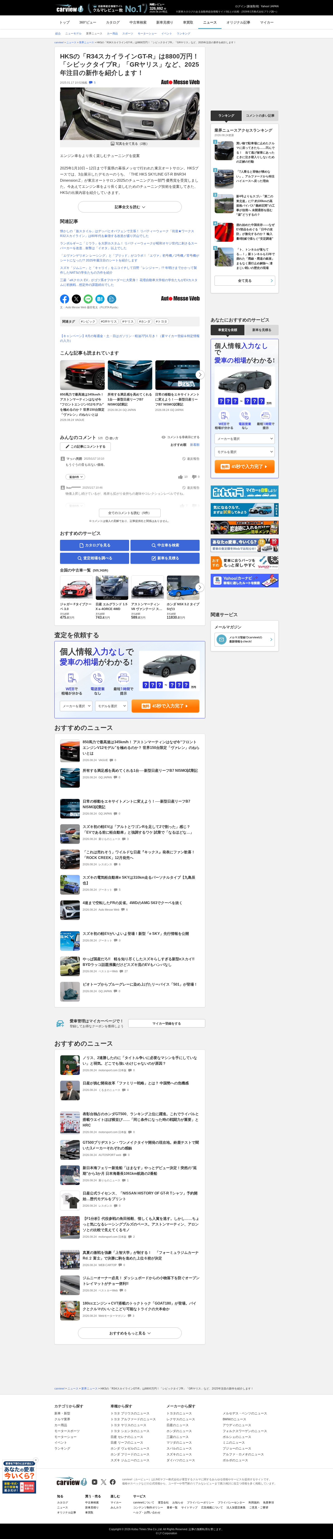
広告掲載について (212, 1507)
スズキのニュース (179, 1454)
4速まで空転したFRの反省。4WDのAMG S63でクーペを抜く (133, 903)
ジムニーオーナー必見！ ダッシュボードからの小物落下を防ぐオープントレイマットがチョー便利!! (141, 1281)
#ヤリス (128, 321)
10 (186, 476)
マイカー (267, 22)
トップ (64, 22)
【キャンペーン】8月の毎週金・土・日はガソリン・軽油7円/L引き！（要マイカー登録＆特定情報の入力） (130, 338)
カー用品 (60, 1425)
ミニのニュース (234, 1442)
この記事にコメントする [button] (88, 446)
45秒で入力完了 (168, 705)
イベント (60, 1442)
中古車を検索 (168, 545)
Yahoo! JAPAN (270, 6)
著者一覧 (172, 1507)
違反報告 (193, 459)
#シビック (88, 321)
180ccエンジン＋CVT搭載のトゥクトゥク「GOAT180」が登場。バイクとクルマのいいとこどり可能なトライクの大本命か (139, 1306)
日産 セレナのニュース (127, 1437)
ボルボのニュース (235, 1460)
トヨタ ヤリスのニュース (128, 1425)
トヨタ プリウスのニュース (130, 1413)
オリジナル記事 (238, 22)
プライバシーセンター (231, 1502)
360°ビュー (87, 22)
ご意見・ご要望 (258, 1507)
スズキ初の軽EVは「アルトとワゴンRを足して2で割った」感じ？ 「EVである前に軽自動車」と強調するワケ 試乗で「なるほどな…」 (138, 829)
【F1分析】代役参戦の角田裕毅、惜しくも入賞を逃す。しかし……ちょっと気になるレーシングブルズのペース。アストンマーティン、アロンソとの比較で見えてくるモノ (141, 1224)
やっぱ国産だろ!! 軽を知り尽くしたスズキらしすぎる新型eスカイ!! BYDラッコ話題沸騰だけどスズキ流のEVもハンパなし (140, 962)
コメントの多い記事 (260, 115)
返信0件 (74, 477)
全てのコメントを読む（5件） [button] (129, 513)
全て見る (245, 280)
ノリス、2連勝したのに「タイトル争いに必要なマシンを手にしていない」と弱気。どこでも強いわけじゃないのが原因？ (140, 1060)
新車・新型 (62, 1413)
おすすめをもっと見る (127, 1333)
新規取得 (252, 6)
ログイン (240, 6)
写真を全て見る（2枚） (132, 143)
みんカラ (116, 1507)
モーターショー (65, 1437)
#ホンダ (144, 321)
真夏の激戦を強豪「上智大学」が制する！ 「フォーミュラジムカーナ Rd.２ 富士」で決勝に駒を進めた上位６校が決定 (141, 1255)
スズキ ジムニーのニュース (130, 1460)
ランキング (226, 115)
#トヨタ (161, 321)
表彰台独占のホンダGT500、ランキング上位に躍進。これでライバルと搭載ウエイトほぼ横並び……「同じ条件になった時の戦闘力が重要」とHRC (141, 1119)
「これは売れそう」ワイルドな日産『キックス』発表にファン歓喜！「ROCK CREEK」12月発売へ (139, 855)
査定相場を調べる (97, 558)
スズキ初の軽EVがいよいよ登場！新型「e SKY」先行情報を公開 (136, 934)
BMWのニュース (234, 1419)
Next (200, 374)
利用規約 (254, 1502)
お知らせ (177, 1502)
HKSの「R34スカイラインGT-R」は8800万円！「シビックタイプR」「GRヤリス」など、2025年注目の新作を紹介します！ (129, 64)
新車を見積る (168, 558)
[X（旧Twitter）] (103, 1482)
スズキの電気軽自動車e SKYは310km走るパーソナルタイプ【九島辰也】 (139, 880)
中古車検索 (138, 22)
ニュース (210, 22)
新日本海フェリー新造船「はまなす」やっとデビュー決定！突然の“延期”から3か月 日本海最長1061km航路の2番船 (140, 1170)
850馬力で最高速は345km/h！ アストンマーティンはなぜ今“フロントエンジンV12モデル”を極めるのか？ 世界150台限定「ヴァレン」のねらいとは (82, 405)
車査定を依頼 (227, 330)
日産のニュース (177, 1425)
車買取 (188, 22)
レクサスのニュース (180, 1419)
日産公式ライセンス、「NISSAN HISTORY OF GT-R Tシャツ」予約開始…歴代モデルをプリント (140, 1196)
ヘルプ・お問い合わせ (146, 1512)
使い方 (113, 438)
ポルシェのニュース (237, 1437)
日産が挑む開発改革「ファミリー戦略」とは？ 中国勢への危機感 (136, 1083)
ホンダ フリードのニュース (130, 1454)
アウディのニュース (237, 1425)
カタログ (113, 22)
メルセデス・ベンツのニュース (245, 1413)
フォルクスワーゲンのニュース (245, 1431)
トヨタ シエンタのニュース (130, 1431)
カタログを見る (98, 545)
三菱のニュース (177, 1437)
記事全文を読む (127, 207)
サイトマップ (189, 1507)
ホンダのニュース (179, 1431)
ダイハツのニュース (180, 1460)
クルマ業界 (62, 1419)
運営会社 (163, 1502)
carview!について (143, 1502)
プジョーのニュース (237, 1448)
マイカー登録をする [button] (166, 1023)
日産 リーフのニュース (127, 1442)
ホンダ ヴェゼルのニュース (130, 1448)
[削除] (36, 1460)
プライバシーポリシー (200, 1502)
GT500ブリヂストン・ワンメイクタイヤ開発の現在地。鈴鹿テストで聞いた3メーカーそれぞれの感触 (141, 1145)
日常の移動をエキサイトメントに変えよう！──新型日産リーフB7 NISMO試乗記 (177, 399)
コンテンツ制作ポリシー (148, 1507)
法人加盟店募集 (236, 1507)
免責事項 (268, 1502)
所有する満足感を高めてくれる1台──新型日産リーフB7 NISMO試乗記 (130, 399)
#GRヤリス (109, 321)
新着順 (195, 444)
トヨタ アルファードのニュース (133, 1419)
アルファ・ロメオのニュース (243, 1454)
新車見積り (164, 22)
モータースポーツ (67, 1431)
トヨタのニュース (179, 1413)
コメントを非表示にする (183, 437)
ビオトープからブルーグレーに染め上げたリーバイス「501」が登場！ (140, 984)
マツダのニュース (179, 1442)
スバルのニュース (179, 1448)
